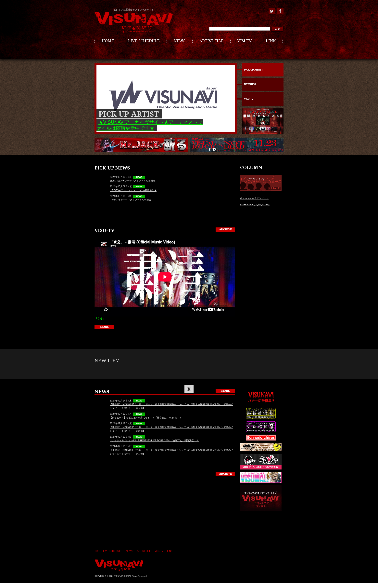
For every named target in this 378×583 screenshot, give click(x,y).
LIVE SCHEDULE (144, 41)
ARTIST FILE (211, 41)
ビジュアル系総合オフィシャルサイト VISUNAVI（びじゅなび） (133, 22)
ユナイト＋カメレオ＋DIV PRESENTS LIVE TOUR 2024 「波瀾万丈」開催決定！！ (154, 440)
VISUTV (244, 41)
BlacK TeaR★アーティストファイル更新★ (132, 180)
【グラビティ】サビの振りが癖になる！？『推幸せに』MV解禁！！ (146, 417)
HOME (108, 41)
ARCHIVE (225, 229)
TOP (96, 551)
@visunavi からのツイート (254, 198)
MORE (104, 326)
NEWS (179, 41)
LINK (271, 41)
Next (188, 389)
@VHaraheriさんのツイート (255, 204)
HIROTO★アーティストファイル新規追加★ (133, 190)
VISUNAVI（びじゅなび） (119, 565)
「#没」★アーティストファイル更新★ (130, 199)
